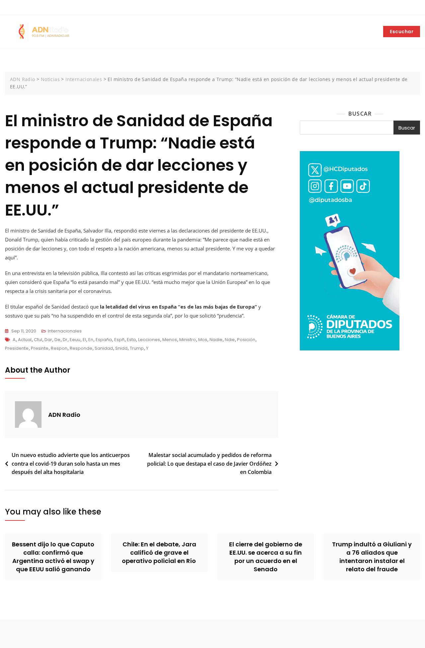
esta (131, 339)
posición (246, 339)
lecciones (149, 339)
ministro (187, 339)
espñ (119, 339)
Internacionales (65, 331)
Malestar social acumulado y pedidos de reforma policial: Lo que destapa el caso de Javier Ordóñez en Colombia (209, 463)
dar (48, 339)
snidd (121, 348)
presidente (17, 348)
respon (59, 348)
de (57, 339)
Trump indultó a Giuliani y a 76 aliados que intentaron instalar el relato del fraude (372, 557)
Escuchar (401, 31)
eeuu (75, 339)
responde (81, 348)
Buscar (360, 113)
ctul (38, 339)
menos (169, 339)
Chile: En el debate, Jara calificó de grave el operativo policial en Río (159, 552)
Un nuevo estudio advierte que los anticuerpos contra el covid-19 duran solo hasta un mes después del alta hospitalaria (71, 463)
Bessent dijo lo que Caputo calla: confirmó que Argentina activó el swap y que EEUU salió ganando (53, 557)
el (84, 339)
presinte (39, 348)
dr (65, 339)
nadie (216, 339)
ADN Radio (64, 415)
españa (104, 339)
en (90, 339)
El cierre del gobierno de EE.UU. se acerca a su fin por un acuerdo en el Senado (265, 557)
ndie (230, 339)
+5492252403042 (27, 8)
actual (25, 339)
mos (202, 339)
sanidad (104, 348)
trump (137, 348)
